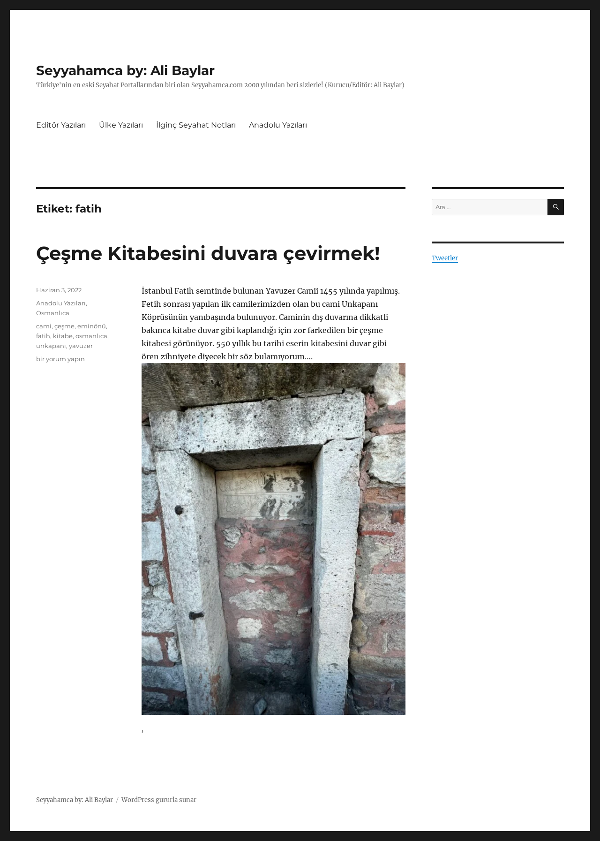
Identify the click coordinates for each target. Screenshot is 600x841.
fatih (43, 336)
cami (44, 326)
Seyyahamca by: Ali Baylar (125, 70)
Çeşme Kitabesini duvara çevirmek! (208, 253)
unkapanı (51, 345)
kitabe (63, 336)
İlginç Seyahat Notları (196, 125)
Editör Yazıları (61, 125)
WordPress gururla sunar (158, 800)
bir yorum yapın (60, 359)
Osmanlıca (52, 313)
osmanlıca (91, 336)
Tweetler (445, 258)
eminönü (91, 326)
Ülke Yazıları (121, 125)
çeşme (64, 326)
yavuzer (81, 345)
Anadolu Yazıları (278, 125)
